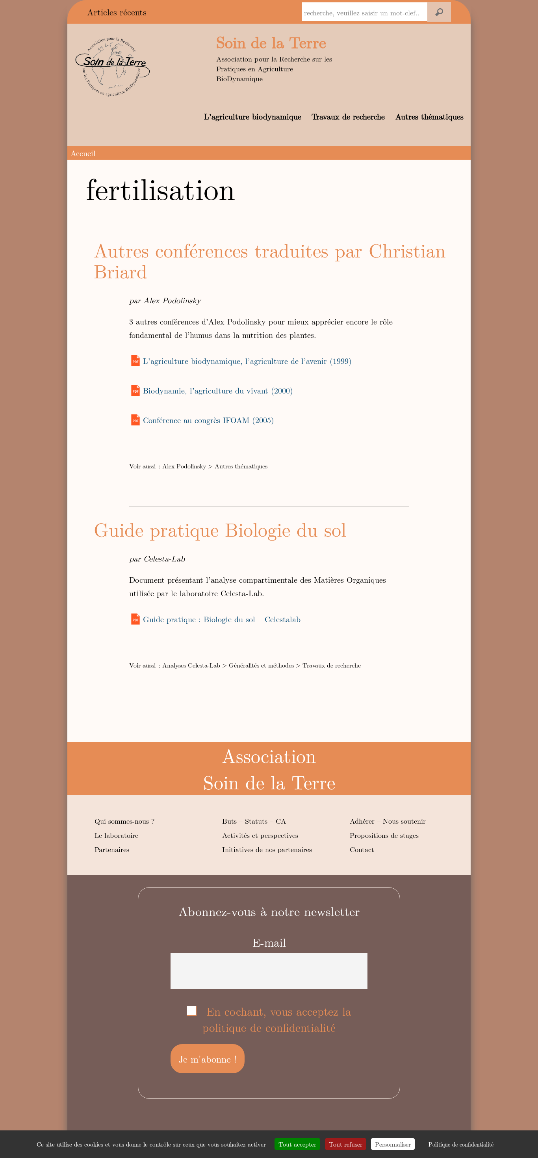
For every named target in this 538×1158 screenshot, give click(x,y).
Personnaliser (393, 1144)
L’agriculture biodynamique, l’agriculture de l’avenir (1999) (247, 360)
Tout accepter (297, 1144)
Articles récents (117, 12)
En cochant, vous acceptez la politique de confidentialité (276, 1019)
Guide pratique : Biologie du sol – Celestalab (222, 619)
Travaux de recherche (348, 116)
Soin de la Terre (271, 41)
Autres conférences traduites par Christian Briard (270, 260)
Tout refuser (345, 1144)
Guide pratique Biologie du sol (220, 529)
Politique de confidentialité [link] (461, 1144)
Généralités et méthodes (261, 664)
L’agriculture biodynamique (252, 116)
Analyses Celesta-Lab (191, 664)
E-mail (269, 942)
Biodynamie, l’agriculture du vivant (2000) (218, 390)
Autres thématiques (429, 116)
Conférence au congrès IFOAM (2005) (208, 419)
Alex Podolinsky (184, 465)
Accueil (83, 153)
